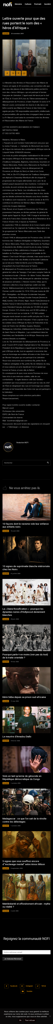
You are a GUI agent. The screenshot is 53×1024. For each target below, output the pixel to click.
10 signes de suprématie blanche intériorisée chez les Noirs (26, 568)
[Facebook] (7, 73)
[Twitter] (12, 73)
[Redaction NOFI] (8, 447)
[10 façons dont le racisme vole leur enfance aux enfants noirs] (26, 507)
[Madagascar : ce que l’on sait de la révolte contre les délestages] (26, 802)
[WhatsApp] (24, 73)
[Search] (48, 463)
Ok (20, 1020)
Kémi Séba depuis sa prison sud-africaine (24, 697)
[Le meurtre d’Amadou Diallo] (26, 720)
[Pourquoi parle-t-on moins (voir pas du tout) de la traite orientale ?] (26, 637)
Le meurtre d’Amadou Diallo (16, 736)
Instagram (29, 986)
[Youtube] (23, 991)
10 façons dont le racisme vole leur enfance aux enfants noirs (25, 525)
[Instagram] (22, 986)
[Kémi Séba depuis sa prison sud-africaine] (26, 680)
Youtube (29, 991)
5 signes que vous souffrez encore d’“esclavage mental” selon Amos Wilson (23, 863)
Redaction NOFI (22, 442)
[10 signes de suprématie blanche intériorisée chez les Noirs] (26, 549)
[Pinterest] (18, 73)
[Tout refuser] (50, 1016)
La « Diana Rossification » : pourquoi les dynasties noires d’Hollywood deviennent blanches (23, 612)
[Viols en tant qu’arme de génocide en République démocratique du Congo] (26, 759)
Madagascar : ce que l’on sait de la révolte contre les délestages (24, 820)
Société (6, 33)
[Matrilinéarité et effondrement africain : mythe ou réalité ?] (26, 887)
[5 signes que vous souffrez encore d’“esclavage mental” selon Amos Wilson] (26, 844)
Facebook (13, 986)
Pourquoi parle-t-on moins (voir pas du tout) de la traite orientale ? (25, 656)
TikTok (43, 986)
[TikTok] (38, 986)
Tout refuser (30, 1020)
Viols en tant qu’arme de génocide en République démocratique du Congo (21, 777)
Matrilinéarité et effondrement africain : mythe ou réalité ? (26, 905)
